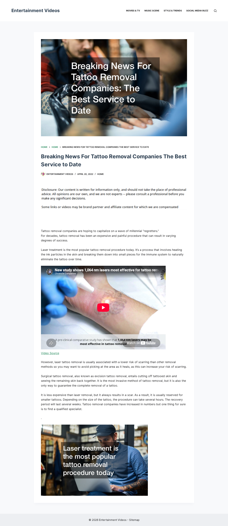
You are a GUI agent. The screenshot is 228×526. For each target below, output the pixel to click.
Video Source (50, 353)
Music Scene (151, 10)
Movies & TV (133, 10)
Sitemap (134, 520)
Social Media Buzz (197, 10)
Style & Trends (173, 10)
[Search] (215, 10)
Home (100, 174)
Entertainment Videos (35, 10)
